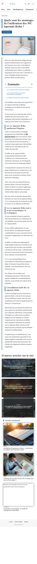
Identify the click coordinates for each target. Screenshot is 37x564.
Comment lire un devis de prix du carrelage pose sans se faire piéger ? (18, 479)
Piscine (18, 364)
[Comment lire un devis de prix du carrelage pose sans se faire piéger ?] (18, 464)
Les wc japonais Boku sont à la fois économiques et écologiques (16, 93)
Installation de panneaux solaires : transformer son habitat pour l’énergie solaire (18, 449)
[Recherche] (25, 3)
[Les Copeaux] (12, 4)
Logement (18, 384)
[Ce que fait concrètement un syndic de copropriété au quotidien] (18, 495)
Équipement (7, 32)
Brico (5, 446)
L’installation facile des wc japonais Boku (18, 98)
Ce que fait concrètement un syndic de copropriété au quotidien (15, 509)
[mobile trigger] (3, 4)
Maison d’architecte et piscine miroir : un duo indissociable (18, 367)
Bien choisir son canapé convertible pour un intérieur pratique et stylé (19, 387)
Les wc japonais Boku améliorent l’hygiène (18, 90)
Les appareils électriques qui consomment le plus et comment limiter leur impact (18, 407)
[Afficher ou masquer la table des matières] (26, 84)
